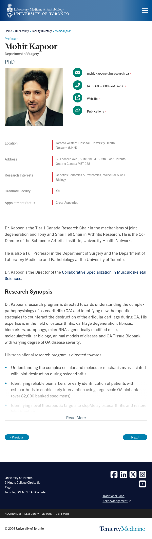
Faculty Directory (42, 31)
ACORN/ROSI (13, 513)
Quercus (47, 513)
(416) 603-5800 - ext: (106, 86)
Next (134, 437)
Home (8, 31)
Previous (18, 437)
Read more (76, 417)
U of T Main (62, 513)
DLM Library (31, 513)
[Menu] (145, 10)
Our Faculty (22, 31)
